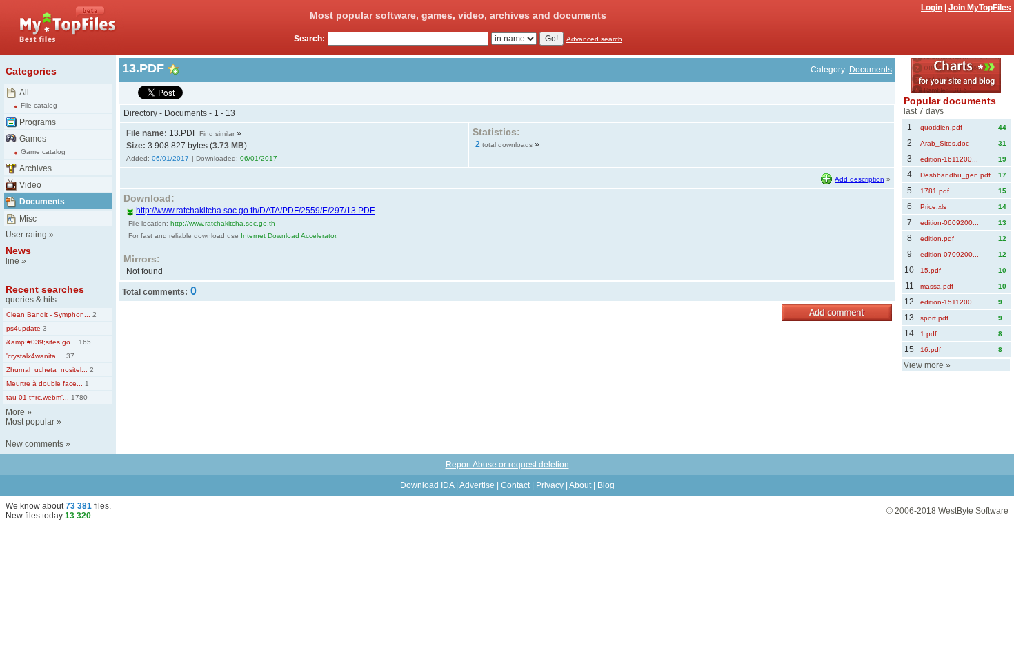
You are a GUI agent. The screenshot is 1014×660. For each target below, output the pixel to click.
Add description (859, 179)
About (580, 485)
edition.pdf (937, 238)
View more (924, 365)
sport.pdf (934, 318)
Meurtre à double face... (44, 383)
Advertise (477, 485)
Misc (28, 219)
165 (84, 342)
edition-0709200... (949, 254)
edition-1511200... (949, 302)
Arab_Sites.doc (944, 143)
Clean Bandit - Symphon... (48, 314)
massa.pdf (936, 286)
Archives (35, 168)
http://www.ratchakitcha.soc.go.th (222, 223)
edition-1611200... (949, 159)
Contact (515, 485)
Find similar (217, 133)
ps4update (23, 328)
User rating (26, 235)
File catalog (39, 105)
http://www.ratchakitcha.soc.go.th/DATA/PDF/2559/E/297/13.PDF (255, 210)
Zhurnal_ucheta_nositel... (47, 369)
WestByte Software (973, 511)
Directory (140, 113)
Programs (37, 122)
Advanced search (594, 39)
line (12, 261)
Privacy (550, 485)
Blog (606, 485)
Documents (42, 201)
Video (30, 185)
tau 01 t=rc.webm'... (37, 397)
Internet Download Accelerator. (289, 236)
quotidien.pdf (941, 127)
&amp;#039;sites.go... (41, 342)
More (15, 412)
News (18, 250)
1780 (78, 397)
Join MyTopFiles (979, 7)
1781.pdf (934, 191)
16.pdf (930, 349)
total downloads (507, 144)
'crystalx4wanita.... (35, 356)
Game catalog (43, 151)
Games (32, 139)
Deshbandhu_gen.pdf (955, 175)
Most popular (30, 422)
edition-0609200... (949, 222)
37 (69, 356)
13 (230, 113)
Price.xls (933, 207)
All (24, 92)
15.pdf (930, 270)
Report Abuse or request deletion (507, 464)
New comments (34, 444)
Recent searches (45, 289)
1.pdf (928, 334)
